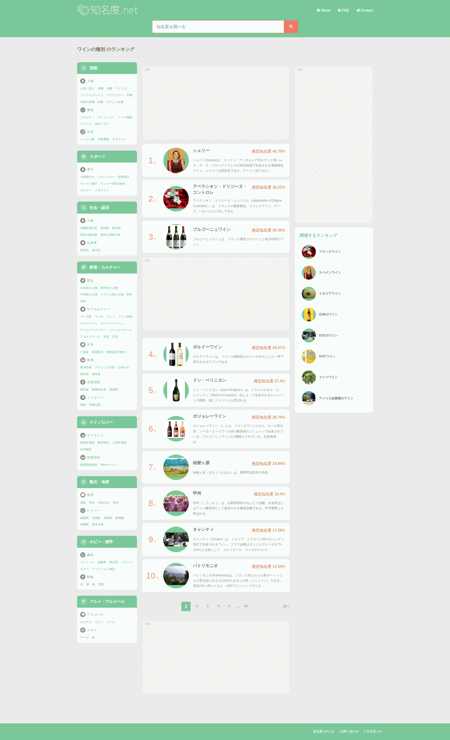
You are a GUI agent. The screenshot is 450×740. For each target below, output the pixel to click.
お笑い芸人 (87, 88)
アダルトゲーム (90, 336)
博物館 (84, 524)
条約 (83, 301)
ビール (111, 622)
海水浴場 (97, 524)
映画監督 (97, 351)
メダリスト (102, 190)
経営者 (116, 227)
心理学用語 (119, 442)
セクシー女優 (114, 101)
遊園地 (84, 517)
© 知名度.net (372, 731)
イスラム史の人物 (112, 294)
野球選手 (123, 176)
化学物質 (86, 449)
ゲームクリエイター (93, 329)
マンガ (99, 316)
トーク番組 (125, 117)
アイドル (121, 88)
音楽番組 (103, 139)
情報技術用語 (88, 464)
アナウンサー (114, 95)
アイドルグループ (91, 95)
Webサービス (109, 464)
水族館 (96, 517)
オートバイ (87, 562)
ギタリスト (119, 139)
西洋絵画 (86, 367)
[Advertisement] (215, 103)
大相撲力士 (87, 176)
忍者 (115, 336)
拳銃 (83, 404)
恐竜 (101, 584)
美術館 (108, 517)
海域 (115, 502)
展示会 (96, 250)
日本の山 (103, 502)
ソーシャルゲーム (120, 329)
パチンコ (127, 562)
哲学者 (84, 374)
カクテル (86, 622)
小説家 (84, 351)
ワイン (99, 622)
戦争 (129, 294)
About (325, 10)
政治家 (105, 227)
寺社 (92, 502)
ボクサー (86, 190)
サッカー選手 (88, 183)
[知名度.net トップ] (108, 10)
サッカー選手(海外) (113, 183)
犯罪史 (84, 250)
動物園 (119, 517)
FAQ (345, 10)
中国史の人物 (88, 294)
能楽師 (113, 389)
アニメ (111, 316)
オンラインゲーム (112, 323)
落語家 (84, 389)
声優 (129, 95)
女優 (109, 88)
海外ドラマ (102, 123)
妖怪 (106, 336)
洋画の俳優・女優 (91, 101)
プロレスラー (106, 176)
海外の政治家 (88, 234)
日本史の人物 (88, 287)
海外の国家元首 (111, 234)
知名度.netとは (323, 731)
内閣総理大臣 (88, 227)
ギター (84, 568)
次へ (286, 606)
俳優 (100, 88)
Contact (366, 10)
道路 (83, 502)
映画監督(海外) (116, 351)
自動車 (102, 562)
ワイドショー (106, 117)
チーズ (84, 637)
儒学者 (96, 374)
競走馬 (113, 562)
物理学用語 (87, 442)
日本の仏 (123, 367)
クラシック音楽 (105, 367)
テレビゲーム (88, 323)
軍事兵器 (95, 404)
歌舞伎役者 (99, 389)
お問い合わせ (349, 731)
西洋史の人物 (109, 287)
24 (246, 606)
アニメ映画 (125, 316)
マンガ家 (86, 316)
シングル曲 (87, 139)
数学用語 (103, 442)
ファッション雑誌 (103, 568)
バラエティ (87, 117)
